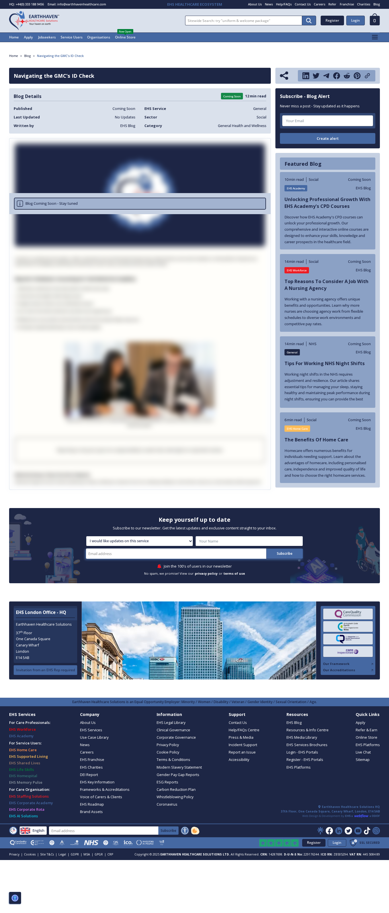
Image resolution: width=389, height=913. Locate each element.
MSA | (88, 854)
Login (355, 20)
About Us (255, 4)
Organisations (98, 37)
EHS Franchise (92, 759)
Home (14, 37)
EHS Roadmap (92, 804)
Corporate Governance (176, 737)
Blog (376, 4)
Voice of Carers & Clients (101, 796)
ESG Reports (167, 782)
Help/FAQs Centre (244, 729)
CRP (110, 854)
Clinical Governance (173, 729)
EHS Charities (91, 767)
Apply (28, 37)
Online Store (125, 37)
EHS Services (91, 729)
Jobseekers (47, 37)
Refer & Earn (366, 729)
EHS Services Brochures (306, 744)
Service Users (72, 37)
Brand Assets (91, 811)
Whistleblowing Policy (175, 796)
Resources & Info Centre (307, 729)
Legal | (63, 854)
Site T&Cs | (48, 854)
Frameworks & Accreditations (105, 789)
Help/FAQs (284, 4)
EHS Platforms (298, 767)
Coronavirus (167, 804)
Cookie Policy (168, 752)
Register (332, 20)
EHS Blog (294, 722)
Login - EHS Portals (302, 752)
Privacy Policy (168, 744)
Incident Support (243, 744)
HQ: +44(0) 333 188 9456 (26, 4)
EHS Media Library (301, 737)
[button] (375, 21)
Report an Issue (242, 752)
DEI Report (89, 774)
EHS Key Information (97, 782)
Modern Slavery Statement (179, 767)
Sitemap (363, 759)
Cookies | (31, 854)
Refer (332, 4)
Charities (363, 4)
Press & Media (241, 737)
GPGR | (100, 854)
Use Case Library (94, 737)
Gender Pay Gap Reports (178, 774)
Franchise (347, 4)
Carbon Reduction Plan (176, 789)
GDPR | (76, 854)
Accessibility (239, 759)
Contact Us (303, 4)
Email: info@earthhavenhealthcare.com (77, 4)
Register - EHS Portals (304, 759)
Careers (319, 4)
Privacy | (16, 854)
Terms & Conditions (173, 759)
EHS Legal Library (171, 722)
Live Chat (363, 752)
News (269, 4)
